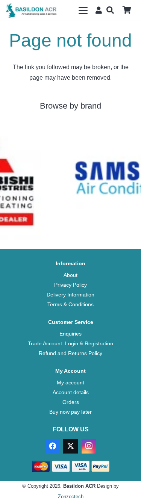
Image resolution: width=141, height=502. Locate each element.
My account (70, 383)
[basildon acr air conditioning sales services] (31, 10)
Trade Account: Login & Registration (70, 343)
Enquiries (70, 334)
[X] (70, 446)
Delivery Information (70, 295)
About (70, 275)
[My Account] (97, 10)
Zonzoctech (70, 496)
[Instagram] (89, 446)
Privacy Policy (70, 285)
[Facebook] (52, 446)
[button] (83, 10)
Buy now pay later (70, 412)
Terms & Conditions (70, 304)
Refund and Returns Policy (70, 353)
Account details (71, 392)
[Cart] (126, 10)
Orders (70, 402)
